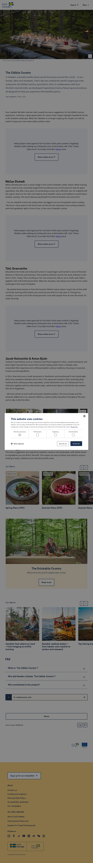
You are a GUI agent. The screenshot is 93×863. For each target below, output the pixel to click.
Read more (74, 427)
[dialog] (46, 431)
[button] (17, 443)
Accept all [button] (76, 443)
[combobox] (84, 416)
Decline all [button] (63, 444)
